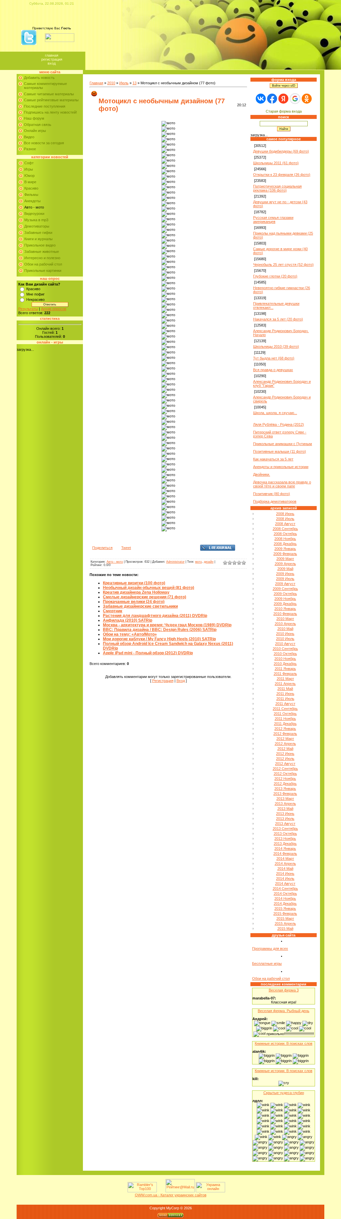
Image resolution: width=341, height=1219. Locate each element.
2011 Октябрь (285, 714)
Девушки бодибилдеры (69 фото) (281, 151)
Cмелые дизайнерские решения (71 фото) (144, 597)
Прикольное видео (40, 245)
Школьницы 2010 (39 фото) (276, 346)
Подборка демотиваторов (274, 501)
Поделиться (102, 548)
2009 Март (285, 559)
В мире (30, 182)
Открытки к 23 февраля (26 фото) (281, 175)
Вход (52, 63)
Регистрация (51, 59)
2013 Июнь (285, 814)
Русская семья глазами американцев (273, 220)
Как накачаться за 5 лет (273, 459)
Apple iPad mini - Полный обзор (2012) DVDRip (148, 653)
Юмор (29, 176)
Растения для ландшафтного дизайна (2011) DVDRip (155, 615)
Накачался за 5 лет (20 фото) (278, 319)
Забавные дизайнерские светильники (140, 606)
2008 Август (285, 524)
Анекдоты (32, 201)
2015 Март (285, 918)
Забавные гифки (38, 233)
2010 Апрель (285, 624)
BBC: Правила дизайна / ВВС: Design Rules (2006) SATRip (159, 629)
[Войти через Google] (295, 98)
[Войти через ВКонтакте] (261, 99)
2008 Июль (285, 519)
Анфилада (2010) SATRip (127, 620)
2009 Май (285, 569)
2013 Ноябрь (285, 839)
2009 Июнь (285, 574)
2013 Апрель (285, 804)
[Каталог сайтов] (160, 1191)
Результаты (28, 309)
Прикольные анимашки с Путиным (282, 444)
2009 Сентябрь (285, 589)
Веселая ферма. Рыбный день (283, 1011)
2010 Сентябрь (285, 649)
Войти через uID (283, 85)
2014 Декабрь (285, 904)
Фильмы (31, 195)
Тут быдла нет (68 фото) (273, 358)
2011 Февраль (285, 674)
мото (198, 561)
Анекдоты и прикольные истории (280, 467)
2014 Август (285, 884)
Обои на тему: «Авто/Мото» (130, 634)
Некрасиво (35, 300)
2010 (111, 83)
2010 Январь (285, 609)
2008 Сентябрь (285, 529)
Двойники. (261, 474)
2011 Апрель (285, 684)
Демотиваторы (36, 226)
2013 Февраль (285, 794)
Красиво (31, 188)
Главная (51, 55)
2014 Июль (285, 879)
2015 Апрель (285, 923)
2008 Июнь (285, 514)
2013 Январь (285, 789)
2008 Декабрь (285, 544)
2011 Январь (285, 669)
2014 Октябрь (285, 894)
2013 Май (285, 809)
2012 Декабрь (285, 784)
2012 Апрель (285, 744)
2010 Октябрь (285, 654)
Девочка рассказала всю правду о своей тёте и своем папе (282, 484)
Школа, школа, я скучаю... (275, 413)
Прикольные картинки (42, 271)
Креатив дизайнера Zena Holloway (136, 592)
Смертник (112, 611)
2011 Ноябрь (285, 719)
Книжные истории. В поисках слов (283, 1043)
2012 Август (285, 764)
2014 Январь (285, 849)
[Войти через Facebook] (272, 99)
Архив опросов (53, 309)
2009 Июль (285, 579)
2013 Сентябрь (285, 829)
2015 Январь (285, 909)
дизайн (208, 561)
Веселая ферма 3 (284, 990)
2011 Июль (285, 699)
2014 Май (285, 869)
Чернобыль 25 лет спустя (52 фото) (283, 265)
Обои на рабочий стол (43, 264)
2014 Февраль (285, 854)
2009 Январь (285, 549)
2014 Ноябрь (285, 899)
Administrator (175, 561)
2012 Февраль (285, 734)
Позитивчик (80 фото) (271, 494)
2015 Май (285, 928)
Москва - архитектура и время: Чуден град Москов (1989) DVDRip (167, 625)
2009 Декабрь (285, 604)
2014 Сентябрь (285, 889)
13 (135, 83)
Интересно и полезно (42, 258)
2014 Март (285, 859)
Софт (29, 163)
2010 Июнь (285, 634)
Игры (28, 169)
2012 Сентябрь (285, 769)
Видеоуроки (34, 214)
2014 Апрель (285, 864)
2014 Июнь (285, 874)
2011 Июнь (285, 694)
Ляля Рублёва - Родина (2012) (278, 424)
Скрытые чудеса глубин (283, 1093)
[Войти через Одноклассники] (307, 99)
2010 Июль (285, 639)
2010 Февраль (285, 614)
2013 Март (285, 799)
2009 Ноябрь (285, 599)
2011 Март (285, 679)
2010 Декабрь (285, 664)
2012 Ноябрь (285, 779)
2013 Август (285, 824)
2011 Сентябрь (285, 709)
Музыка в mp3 (36, 220)
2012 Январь (285, 729)
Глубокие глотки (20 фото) (275, 276)
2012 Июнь (285, 754)
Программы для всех (270, 948)
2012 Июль (285, 759)
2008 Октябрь (285, 534)
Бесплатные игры (267, 963)
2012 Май (285, 749)
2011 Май (285, 689)
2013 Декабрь (285, 844)
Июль (124, 83)
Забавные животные (41, 252)
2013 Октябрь (285, 834)
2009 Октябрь (285, 594)
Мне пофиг (35, 294)
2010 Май (285, 629)
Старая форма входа (284, 111)
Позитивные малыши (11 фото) (279, 451)
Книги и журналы (38, 239)
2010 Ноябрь (285, 659)
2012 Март (285, 739)
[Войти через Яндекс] (283, 99)
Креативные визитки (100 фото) (134, 583)
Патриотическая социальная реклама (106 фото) (277, 188)
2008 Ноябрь (285, 539)
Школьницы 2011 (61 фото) (276, 163)
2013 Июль (285, 819)
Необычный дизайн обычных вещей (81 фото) (148, 587)
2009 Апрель (285, 564)
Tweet (126, 548)
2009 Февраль (285, 554)
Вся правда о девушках (273, 370)
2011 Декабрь (285, 724)
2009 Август (285, 584)
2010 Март (285, 619)
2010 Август (285, 644)
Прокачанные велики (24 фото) (134, 601)
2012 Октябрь (285, 774)
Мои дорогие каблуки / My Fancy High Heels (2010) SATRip (159, 639)
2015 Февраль (285, 913)
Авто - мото (34, 207)
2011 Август (285, 704)
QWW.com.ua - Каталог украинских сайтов (170, 1195)
